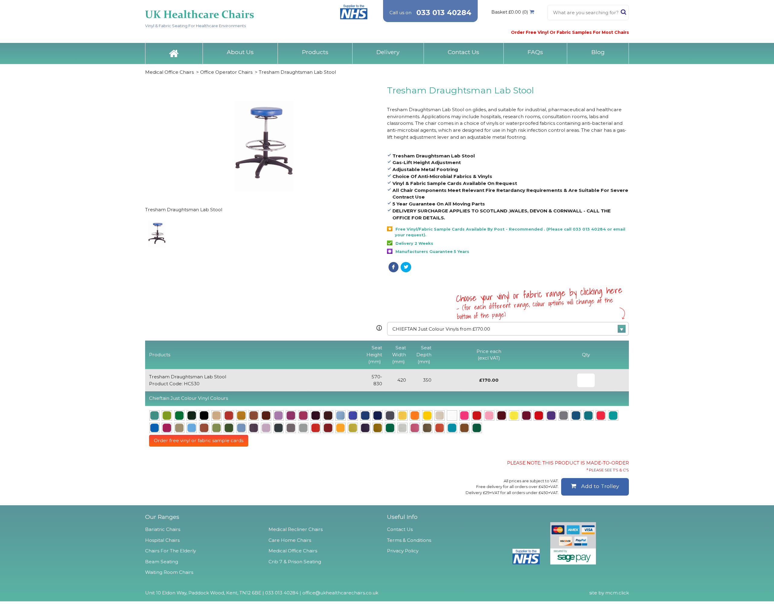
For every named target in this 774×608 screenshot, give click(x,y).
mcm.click (617, 593)
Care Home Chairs (289, 540)
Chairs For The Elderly (170, 551)
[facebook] (393, 267)
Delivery (387, 52)
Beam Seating (161, 561)
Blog (598, 52)
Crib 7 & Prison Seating (294, 561)
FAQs (535, 52)
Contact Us (463, 52)
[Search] (623, 13)
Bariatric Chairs (162, 529)
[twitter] (406, 267)
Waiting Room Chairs (169, 572)
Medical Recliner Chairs (295, 529)
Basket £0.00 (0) (509, 12)
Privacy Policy (402, 551)
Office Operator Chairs (226, 72)
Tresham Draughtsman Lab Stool (297, 72)
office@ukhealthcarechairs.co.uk (340, 593)
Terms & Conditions (409, 540)
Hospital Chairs (162, 540)
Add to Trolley (600, 486)
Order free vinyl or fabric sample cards (198, 440)
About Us (240, 52)
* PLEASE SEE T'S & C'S (608, 470)
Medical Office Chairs (169, 72)
